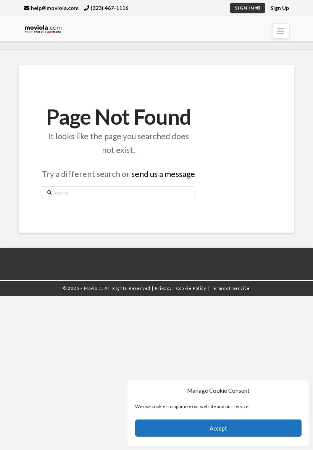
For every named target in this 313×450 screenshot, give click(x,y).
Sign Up (279, 8)
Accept (218, 428)
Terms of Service (230, 288)
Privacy (164, 288)
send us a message (163, 173)
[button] (281, 31)
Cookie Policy (192, 288)
